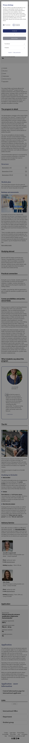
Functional (7, 25)
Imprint (10, 52)
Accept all (14, 30)
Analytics (17, 25)
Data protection (17, 52)
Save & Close (14, 38)
